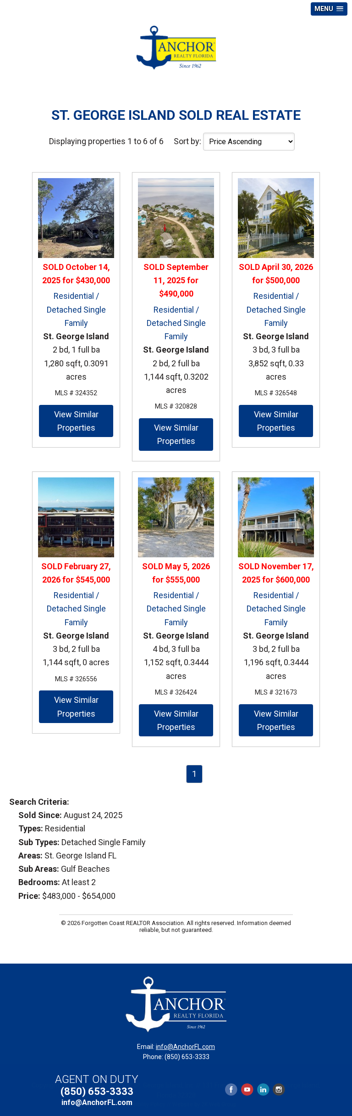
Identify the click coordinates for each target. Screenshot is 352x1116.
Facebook (231, 1089)
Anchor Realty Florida (176, 48)
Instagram (278, 1089)
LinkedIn (263, 1089)
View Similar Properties (76, 420)
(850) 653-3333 (96, 1091)
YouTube (247, 1089)
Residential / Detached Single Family (76, 309)
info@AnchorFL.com (185, 1046)
